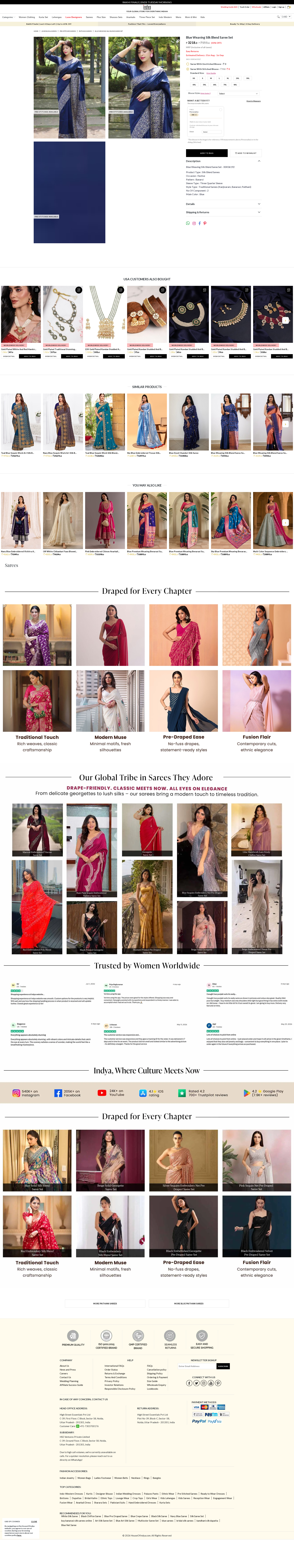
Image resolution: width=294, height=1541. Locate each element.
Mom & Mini (191, 17)
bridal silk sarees (185, 1520)
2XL (237, 78)
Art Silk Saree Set (104, 1520)
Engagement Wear (222, 1498)
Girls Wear (151, 1498)
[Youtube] (211, 1383)
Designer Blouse (104, 1493)
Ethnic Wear (168, 1493)
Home (36, 31)
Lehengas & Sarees (49, 31)
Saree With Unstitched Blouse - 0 (208, 64)
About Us (64, 1365)
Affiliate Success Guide (71, 1385)
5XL (204, 84)
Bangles (157, 1478)
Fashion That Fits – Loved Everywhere (147, 24)
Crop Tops (138, 1498)
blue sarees (167, 1520)
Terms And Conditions (116, 1377)
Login (274, 7)
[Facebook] (189, 1383)
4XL (194, 84)
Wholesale (256, 7)
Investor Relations (114, 1385)
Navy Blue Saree (178, 1516)
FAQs (150, 1365)
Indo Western (165, 17)
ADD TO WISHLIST (247, 153)
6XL (214, 84)
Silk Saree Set (197, 1516)
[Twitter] (196, 1383)
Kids (203, 17)
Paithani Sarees (85, 31)
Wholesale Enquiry (156, 1385)
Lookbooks (152, 1388)
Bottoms (64, 1498)
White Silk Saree (69, 1516)
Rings (146, 1478)
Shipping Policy (155, 1373)
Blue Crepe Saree (139, 1516)
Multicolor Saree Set (148, 1520)
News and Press (68, 1369)
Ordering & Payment (157, 1377)
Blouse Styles (199, 93)
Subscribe (223, 1366)
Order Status (111, 1369)
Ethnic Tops (106, 1498)
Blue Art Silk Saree (125, 1520)
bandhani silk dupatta (207, 1520)
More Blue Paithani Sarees (189, 1303)
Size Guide (211, 73)
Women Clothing (27, 17)
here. (19, 1535)
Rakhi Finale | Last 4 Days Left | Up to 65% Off (49, 24)
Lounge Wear (122, 1498)
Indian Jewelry (67, 1478)
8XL (235, 84)
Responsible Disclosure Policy (120, 1388)
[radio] (220, 109)
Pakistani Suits (117, 1502)
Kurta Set (43, 17)
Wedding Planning (69, 1381)
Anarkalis (130, 17)
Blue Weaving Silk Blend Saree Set (109, 31)
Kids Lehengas (167, 1498)
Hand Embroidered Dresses (142, 1502)
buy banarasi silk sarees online (76, 1520)
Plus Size (101, 17)
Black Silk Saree (159, 1516)
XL (228, 78)
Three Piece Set (147, 17)
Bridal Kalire (91, 1498)
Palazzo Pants (151, 1493)
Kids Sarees (184, 1498)
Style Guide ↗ (206, 93)
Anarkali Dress (83, 1502)
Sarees (89, 17)
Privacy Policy (112, 1381)
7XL (225, 84)
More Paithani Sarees (105, 1303)
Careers (64, 1373)
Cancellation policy (156, 1369)
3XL (247, 78)
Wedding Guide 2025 (229, 7)
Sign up (281, 7)
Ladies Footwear (102, 1478)
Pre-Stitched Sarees (68, 31)
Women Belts (121, 1478)
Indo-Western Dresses (71, 1493)
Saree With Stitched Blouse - (210, 69)
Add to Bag (206, 153)
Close (34, 1521)
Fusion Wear (66, 1502)
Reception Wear (201, 1498)
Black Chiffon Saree (91, 1516)
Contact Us (65, 1377)
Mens (178, 17)
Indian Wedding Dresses (128, 1493)
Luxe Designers (74, 17)
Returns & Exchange (115, 1373)
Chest (192, 132)
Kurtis (89, 1493)
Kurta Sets (164, 1502)
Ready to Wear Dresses (213, 1493)
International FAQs (114, 1365)
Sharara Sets (116, 17)
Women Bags (84, 1478)
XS (194, 78)
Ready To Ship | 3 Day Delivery (245, 24)
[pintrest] (218, 1383)
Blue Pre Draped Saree (115, 1516)
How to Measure (254, 101)
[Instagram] (204, 1383)
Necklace (135, 1478)
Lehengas (57, 17)
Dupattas (76, 1498)
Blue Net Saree (68, 1525)
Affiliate (266, 7)
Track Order (245, 7)
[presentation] (9, 320)
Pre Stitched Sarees (187, 1493)
